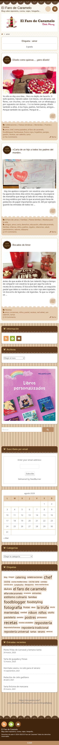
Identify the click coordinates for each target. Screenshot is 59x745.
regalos (32, 227)
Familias (24, 220)
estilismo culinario (15, 597)
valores (17, 229)
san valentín (21, 134)
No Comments (11, 137)
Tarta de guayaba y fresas (15, 659)
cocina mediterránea (19, 582)
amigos (8, 224)
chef (11, 129)
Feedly (12, 338)
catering (21, 577)
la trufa (43, 607)
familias (6, 227)
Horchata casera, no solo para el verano (22, 668)
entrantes (36, 593)
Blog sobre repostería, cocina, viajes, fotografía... (17, 731)
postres (30, 617)
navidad (23, 612)
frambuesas (18, 132)
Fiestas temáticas (26, 125)
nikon (32, 612)
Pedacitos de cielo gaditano (16, 677)
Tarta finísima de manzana (16, 686)
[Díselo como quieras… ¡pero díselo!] (29, 92)
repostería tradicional (34, 627)
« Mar (6, 538)
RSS (6, 338)
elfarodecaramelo (46, 224)
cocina (7, 581)
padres (25, 227)
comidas (44, 582)
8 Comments (10, 317)
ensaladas (27, 593)
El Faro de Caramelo (9, 729)
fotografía (13, 607)
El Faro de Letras (12, 220)
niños (19, 227)
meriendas (11, 612)
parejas (46, 132)
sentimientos (8, 229)
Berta (54, 137)
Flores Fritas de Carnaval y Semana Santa (22, 650)
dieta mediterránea (41, 585)
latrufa (52, 607)
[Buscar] (48, 9)
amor (7, 129)
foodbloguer (8, 132)
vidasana (24, 229)
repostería (43, 622)
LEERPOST (52, 116)
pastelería (10, 617)
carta (19, 224)
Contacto (18, 338)
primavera (42, 617)
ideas (33, 607)
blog (5, 577)
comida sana (8, 585)
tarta (28, 134)
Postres (48, 125)
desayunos (29, 585)
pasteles (20, 617)
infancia (13, 227)
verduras (49, 631)
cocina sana (34, 581)
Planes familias (35, 220)
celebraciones (34, 577)
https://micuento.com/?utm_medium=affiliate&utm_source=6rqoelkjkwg (29, 701)
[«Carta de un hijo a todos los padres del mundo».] (29, 187)
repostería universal (16, 631)
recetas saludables (26, 623)
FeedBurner (35, 479)
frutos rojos (29, 132)
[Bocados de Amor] (29, 277)
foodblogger (15, 601)
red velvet (41, 312)
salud (47, 227)
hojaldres (38, 132)
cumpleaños (18, 585)
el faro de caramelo (35, 129)
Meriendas (38, 125)
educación (34, 224)
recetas (12, 134)
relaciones (40, 227)
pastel (26, 312)
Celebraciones (11, 125)
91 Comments (11, 232)
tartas (12, 314)
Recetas (6, 127)
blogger (11, 577)
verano (41, 631)
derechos (25, 224)
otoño (51, 612)
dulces (8, 589)
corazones (14, 312)
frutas (26, 607)
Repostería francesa (12, 627)
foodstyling (35, 602)
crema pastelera (20, 129)
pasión (5, 134)
